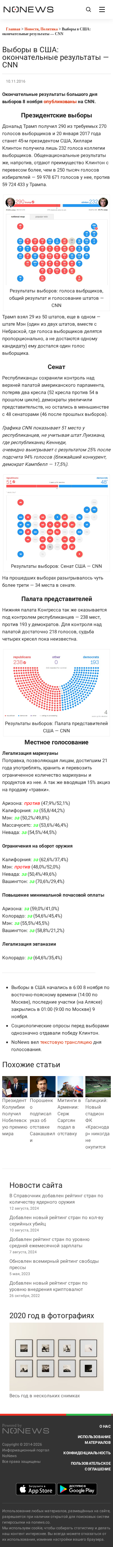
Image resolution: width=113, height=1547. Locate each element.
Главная (12, 29)
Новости (31, 29)
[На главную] (28, 9)
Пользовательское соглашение (91, 1466)
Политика (49, 29)
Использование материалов (94, 1440)
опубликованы (60, 101)
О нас (105, 1426)
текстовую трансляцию (66, 1042)
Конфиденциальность (87, 1453)
